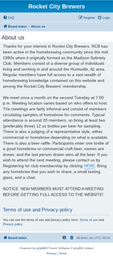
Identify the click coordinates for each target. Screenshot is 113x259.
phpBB (41, 248)
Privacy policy (13, 224)
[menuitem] (8, 17)
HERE (89, 165)
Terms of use (88, 220)
